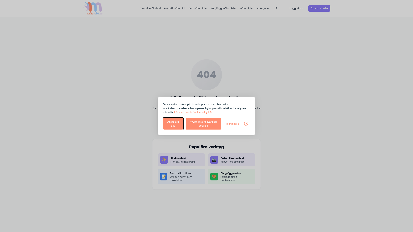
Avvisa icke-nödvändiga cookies (203, 123)
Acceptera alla (173, 123)
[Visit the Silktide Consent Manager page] (246, 124)
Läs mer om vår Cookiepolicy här (193, 112)
